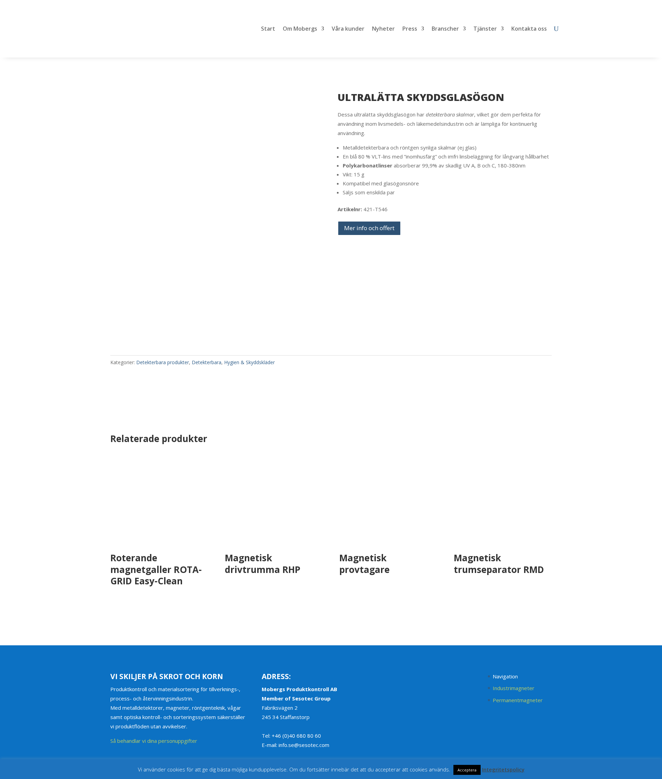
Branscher (445, 29)
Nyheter (383, 29)
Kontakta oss (529, 29)
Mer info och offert (369, 228)
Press (409, 29)
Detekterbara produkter (162, 362)
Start (268, 29)
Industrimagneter (513, 688)
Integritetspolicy (503, 769)
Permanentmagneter (518, 700)
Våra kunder (348, 29)
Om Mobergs (300, 29)
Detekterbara (206, 362)
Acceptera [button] (467, 769)
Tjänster (485, 29)
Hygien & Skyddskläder (249, 362)
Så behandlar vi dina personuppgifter (153, 740)
